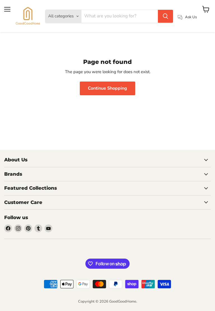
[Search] (165, 16)
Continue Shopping (107, 88)
